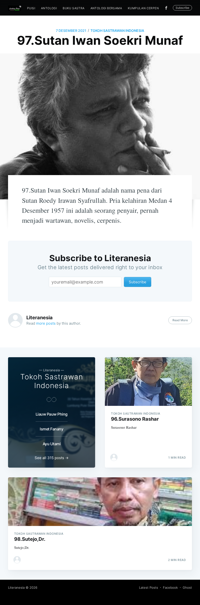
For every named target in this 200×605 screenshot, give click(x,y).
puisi (31, 8)
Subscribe (182, 7)
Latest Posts (148, 587)
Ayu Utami (52, 443)
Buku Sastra (73, 8)
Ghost (187, 587)
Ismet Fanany (51, 429)
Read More (180, 320)
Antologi (49, 8)
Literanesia (39, 317)
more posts (46, 323)
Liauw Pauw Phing (52, 414)
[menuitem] (31, 8)
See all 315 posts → (52, 457)
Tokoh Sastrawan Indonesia (117, 30)
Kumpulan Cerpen (143, 8)
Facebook (170, 587)
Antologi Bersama (106, 8)
